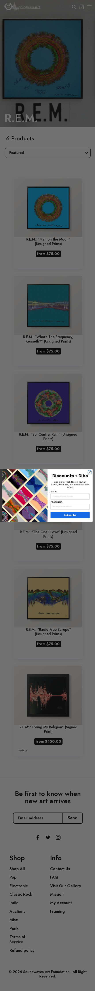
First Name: (57, 502)
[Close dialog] (90, 472)
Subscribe (70, 515)
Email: (54, 492)
